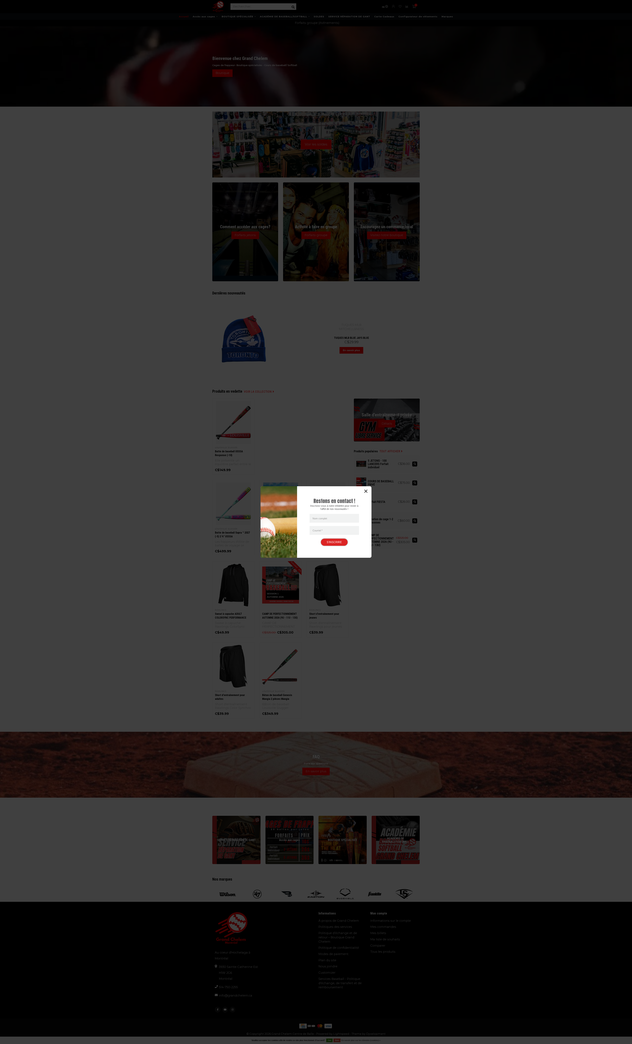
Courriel (318, 530)
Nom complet (320, 518)
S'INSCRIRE (334, 542)
